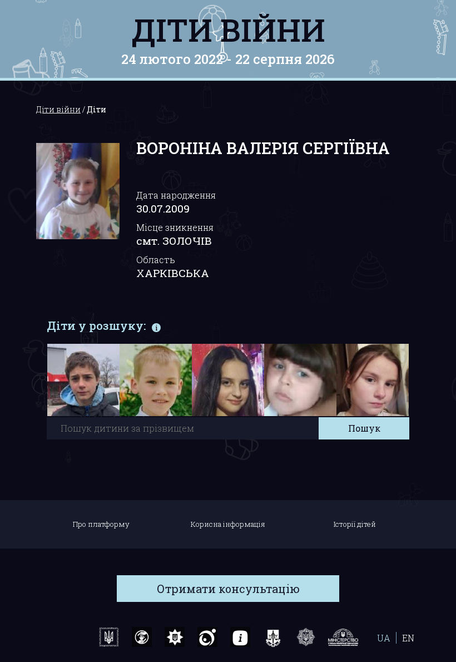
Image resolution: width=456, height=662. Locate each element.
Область (155, 259)
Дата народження (176, 195)
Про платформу (101, 524)
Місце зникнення (175, 227)
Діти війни (228, 29)
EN (408, 638)
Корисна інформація (228, 524)
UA (383, 638)
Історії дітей (355, 524)
